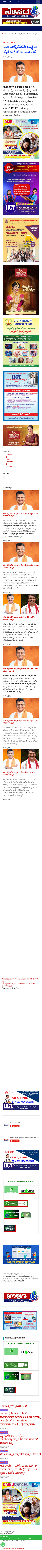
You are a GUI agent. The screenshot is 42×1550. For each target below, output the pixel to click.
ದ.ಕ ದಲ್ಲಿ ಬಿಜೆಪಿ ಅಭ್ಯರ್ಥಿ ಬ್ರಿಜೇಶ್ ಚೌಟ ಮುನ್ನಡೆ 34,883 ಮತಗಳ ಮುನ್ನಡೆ (21, 566)
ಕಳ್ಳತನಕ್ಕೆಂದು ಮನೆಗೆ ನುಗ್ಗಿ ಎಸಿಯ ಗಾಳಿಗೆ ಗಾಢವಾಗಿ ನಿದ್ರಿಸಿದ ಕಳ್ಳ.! (20, 980)
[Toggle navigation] (4, 28)
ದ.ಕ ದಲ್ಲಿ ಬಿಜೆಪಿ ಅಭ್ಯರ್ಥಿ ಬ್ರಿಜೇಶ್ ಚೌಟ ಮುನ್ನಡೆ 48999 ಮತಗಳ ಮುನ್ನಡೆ (20, 515)
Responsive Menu (38, 2)
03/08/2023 (4, 1477)
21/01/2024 (4, 1429)
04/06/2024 (7, 57)
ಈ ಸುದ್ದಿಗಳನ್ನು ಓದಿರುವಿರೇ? (15, 1406)
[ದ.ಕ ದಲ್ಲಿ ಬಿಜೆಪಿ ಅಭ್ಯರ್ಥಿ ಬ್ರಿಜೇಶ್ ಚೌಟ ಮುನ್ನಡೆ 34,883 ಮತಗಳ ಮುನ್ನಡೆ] (21, 543)
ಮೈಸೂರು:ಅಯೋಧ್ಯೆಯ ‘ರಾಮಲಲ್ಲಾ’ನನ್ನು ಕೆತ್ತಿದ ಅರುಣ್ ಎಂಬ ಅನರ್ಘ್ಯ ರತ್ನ (19, 1440)
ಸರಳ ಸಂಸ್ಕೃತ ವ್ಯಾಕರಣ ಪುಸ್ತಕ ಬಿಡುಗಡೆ (20, 1455)
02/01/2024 (4, 1447)
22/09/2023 (4, 1459)
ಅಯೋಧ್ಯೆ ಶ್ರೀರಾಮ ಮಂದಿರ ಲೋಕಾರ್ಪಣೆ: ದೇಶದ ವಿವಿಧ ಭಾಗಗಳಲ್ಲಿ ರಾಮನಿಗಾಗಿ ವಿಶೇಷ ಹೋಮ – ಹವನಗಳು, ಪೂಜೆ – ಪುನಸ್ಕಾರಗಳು (20, 1419)
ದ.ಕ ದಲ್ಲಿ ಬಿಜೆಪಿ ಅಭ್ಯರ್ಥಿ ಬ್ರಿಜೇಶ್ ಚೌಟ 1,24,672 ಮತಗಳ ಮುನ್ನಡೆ (18, 618)
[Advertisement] (21, 887)
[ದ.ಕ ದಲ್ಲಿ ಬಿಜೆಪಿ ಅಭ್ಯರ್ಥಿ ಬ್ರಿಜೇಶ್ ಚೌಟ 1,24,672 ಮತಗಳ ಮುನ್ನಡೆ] (21, 595)
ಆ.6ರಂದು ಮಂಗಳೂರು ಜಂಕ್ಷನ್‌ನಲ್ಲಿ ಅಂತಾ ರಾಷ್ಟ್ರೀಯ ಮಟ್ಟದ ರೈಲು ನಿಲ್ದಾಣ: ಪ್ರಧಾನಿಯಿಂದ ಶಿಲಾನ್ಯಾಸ (20, 1470)
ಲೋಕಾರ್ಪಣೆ (4, 1410)
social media (9, 43)
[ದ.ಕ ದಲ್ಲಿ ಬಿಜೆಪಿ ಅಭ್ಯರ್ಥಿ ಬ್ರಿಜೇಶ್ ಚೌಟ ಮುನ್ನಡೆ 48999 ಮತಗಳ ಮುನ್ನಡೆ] (21, 491)
